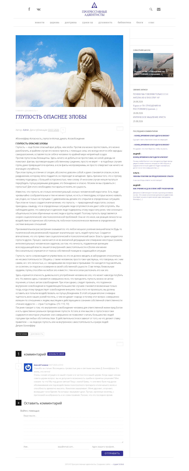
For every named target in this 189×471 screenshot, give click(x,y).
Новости (39, 22)
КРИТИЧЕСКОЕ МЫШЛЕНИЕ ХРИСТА (149, 117)
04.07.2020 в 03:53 (56, 365)
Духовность (105, 22)
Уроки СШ (87, 22)
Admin (26, 129)
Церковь (54, 22)
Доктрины (71, 22)
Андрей (136, 154)
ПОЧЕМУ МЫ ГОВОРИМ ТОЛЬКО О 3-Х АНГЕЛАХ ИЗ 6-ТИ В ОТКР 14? (150, 96)
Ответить (68, 365)
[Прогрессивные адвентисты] (94, 9)
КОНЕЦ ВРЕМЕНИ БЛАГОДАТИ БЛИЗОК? (151, 136)
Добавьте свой (56, 354)
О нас (151, 22)
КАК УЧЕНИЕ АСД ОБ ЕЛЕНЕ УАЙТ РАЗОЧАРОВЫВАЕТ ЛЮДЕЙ (159, 188)
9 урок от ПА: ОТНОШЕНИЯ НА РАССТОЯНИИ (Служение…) (147, 107)
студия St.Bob (118, 464)
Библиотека (124, 22)
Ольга (136, 173)
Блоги (139, 22)
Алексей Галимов (41, 365)
